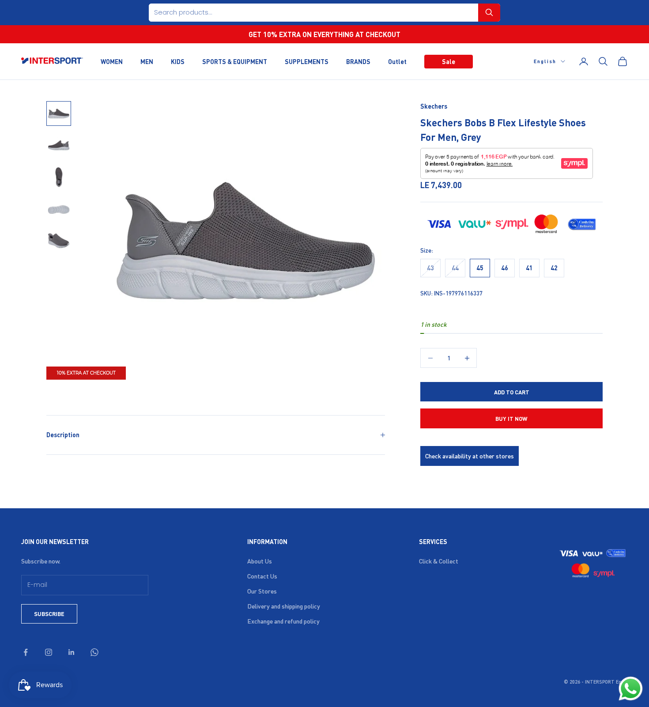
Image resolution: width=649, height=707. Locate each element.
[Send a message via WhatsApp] (631, 689)
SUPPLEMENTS (306, 61)
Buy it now (511, 418)
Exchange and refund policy (283, 621)
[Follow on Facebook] (25, 652)
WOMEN (112, 61)
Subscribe (49, 613)
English (545, 61)
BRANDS (358, 61)
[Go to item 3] (58, 177)
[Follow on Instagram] (48, 652)
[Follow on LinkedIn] (71, 652)
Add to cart (511, 392)
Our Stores (262, 591)
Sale (448, 61)
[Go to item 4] (58, 209)
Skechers (433, 106)
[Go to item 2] (58, 145)
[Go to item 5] (58, 240)
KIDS (178, 61)
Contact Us (262, 576)
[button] (489, 13)
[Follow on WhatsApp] (94, 652)
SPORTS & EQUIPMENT (234, 61)
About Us (259, 561)
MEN (146, 61)
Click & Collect (438, 561)
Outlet (397, 61)
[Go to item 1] (58, 113)
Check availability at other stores (469, 456)
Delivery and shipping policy (283, 606)
